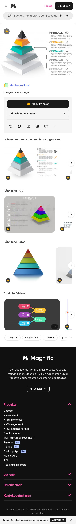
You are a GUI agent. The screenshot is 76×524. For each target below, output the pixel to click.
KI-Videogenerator (14, 424)
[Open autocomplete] (8, 15)
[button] (38, 389)
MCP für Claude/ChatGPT (19, 437)
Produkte (10, 404)
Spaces (8, 410)
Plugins (11, 446)
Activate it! (58, 519)
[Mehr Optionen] (54, 126)
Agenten (11, 442)
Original (23, 31)
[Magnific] (38, 359)
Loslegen (10, 474)
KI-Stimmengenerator (16, 428)
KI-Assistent (11, 415)
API (6, 460)
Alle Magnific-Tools (15, 464)
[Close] (70, 520)
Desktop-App (14, 451)
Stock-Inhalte (12, 433)
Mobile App (10, 455)
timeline (50, 337)
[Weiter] (71, 163)
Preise (48, 6)
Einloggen (64, 6)
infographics (31, 337)
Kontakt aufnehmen (17, 495)
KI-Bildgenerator (13, 419)
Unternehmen (13, 485)
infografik (13, 337)
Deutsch (38, 388)
